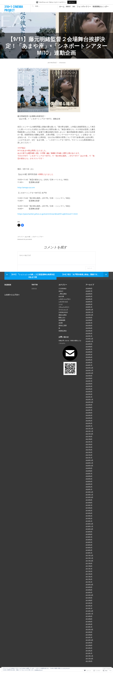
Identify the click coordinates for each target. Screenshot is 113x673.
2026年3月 (89, 301)
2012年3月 (89, 648)
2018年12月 (89, 524)
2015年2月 (89, 605)
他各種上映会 (63, 331)
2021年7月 (89, 442)
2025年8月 (89, 320)
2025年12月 (89, 309)
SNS (73, 6)
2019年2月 (89, 518)
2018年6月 (89, 539)
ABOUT (61, 291)
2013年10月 (89, 629)
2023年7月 (89, 381)
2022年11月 (89, 399)
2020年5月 (89, 479)
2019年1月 (89, 521)
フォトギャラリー (84, 6)
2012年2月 (89, 650)
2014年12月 (89, 611)
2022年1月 (89, 426)
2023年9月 (89, 375)
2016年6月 (89, 590)
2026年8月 (89, 288)
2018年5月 (89, 542)
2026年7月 (89, 291)
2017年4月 (89, 574)
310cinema (62, 62)
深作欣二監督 (63, 325)
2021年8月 (89, 439)
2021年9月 (89, 436)
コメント (89, 268)
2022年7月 (89, 410)
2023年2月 (89, 394)
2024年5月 (89, 354)
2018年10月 (89, 529)
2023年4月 (89, 389)
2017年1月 (89, 582)
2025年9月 (89, 317)
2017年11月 (89, 558)
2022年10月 (89, 402)
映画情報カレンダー (101, 6)
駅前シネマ (62, 317)
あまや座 (27, 236)
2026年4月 (89, 299)
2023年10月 (89, 373)
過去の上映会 (63, 315)
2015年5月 (89, 603)
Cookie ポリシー (39, 670)
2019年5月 (89, 510)
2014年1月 (89, 627)
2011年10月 (89, 658)
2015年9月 (89, 598)
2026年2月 (89, 304)
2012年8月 (89, 645)
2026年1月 (89, 307)
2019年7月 (89, 505)
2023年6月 (89, 383)
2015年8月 (89, 600)
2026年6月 (89, 294)
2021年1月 (89, 457)
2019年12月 (89, 492)
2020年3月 (89, 484)
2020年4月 (89, 481)
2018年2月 (89, 550)
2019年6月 (89, 508)
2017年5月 (89, 571)
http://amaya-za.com (26, 187)
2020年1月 (89, 489)
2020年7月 (89, 473)
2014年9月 (89, 616)
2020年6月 (89, 476)
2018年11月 (89, 526)
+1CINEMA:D (62, 288)
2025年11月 (89, 312)
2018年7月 (89, 537)
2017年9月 (89, 563)
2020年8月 (89, 471)
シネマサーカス (63, 301)
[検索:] (42, 6)
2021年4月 (89, 449)
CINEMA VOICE (63, 312)
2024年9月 (89, 344)
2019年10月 (89, 497)
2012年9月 (89, 642)
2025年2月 (89, 333)
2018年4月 (89, 545)
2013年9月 (89, 632)
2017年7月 (89, 568)
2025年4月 (89, 328)
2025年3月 (89, 331)
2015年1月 (89, 608)
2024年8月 (89, 346)
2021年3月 (89, 452)
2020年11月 (89, 463)
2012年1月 (89, 653)
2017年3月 (89, 576)
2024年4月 (89, 357)
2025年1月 (89, 336)
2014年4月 (89, 624)
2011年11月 (89, 656)
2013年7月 (89, 637)
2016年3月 (89, 592)
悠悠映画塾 (62, 320)
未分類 (61, 323)
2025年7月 (89, 323)
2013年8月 (89, 635)
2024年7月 (89, 349)
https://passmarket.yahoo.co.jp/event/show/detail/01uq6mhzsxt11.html (47, 214)
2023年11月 (89, 370)
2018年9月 (89, 531)
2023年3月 (89, 391)
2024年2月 (89, 362)
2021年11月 (89, 431)
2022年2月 (89, 423)
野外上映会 (63, 294)
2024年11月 (89, 341)
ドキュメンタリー (64, 307)
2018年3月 (89, 547)
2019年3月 (89, 516)
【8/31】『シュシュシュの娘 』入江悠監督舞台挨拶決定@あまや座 (33, 275)
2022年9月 (89, 405)
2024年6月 (89, 352)
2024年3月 (89, 360)
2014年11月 (89, 613)
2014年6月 (89, 621)
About (68, 6)
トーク (61, 304)
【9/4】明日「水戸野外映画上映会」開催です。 (80, 274)
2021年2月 (89, 455)
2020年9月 (89, 468)
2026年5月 (89, 296)
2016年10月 (89, 584)
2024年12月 (89, 338)
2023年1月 (89, 397)
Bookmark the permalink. (24, 239)
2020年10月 (89, 465)
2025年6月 (89, 325)
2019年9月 (89, 500)
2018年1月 (89, 553)
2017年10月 (89, 561)
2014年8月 (89, 619)
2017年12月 (89, 555)
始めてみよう (72, 2)
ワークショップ (63, 309)
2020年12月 (89, 460)
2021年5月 (89, 447)
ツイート (34, 288)
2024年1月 (89, 365)
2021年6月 (89, 444)
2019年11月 (89, 494)
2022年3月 (89, 420)
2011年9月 (89, 661)
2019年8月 (89, 502)
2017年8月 (89, 566)
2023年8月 (89, 378)
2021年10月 (89, 434)
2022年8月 (89, 407)
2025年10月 (89, 315)
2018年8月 (89, 534)
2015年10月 (89, 595)
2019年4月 (89, 513)
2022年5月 (89, 415)
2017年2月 (89, 579)
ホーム (62, 6)
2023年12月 (89, 368)
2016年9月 (89, 587)
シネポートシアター (37, 236)
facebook (7, 284)
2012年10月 (89, 640)
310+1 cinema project (13, 8)
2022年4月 (89, 418)
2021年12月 (89, 428)
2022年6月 (89, 412)
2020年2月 (89, 486)
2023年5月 (89, 386)
